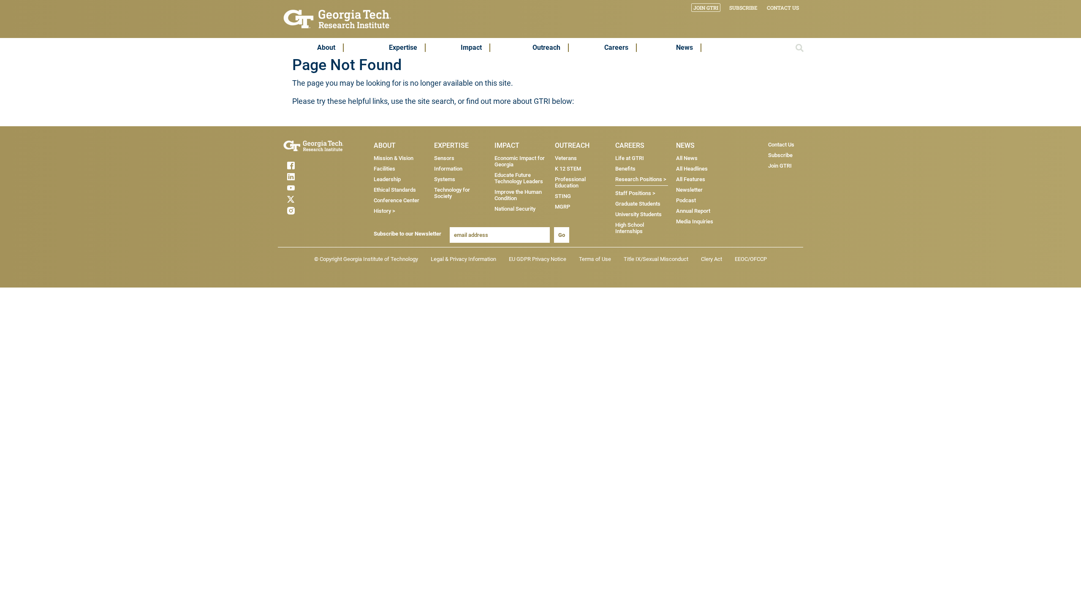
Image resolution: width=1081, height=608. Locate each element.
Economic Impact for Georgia (519, 161)
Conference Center (396, 200)
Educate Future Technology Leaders (518, 178)
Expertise (403, 47)
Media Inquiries (694, 221)
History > (384, 211)
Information (448, 169)
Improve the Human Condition (518, 195)
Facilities (384, 169)
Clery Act (711, 259)
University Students (638, 214)
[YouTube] (307, 188)
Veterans (566, 158)
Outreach (546, 47)
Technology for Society (452, 193)
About (326, 47)
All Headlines (692, 169)
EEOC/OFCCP (751, 259)
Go (561, 235)
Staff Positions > (635, 193)
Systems (444, 179)
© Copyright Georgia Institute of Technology (366, 259)
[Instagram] (307, 210)
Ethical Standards (395, 190)
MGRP (562, 207)
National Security (514, 209)
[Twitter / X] (307, 199)
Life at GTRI (629, 158)
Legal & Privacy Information (463, 259)
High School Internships (629, 228)
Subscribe (743, 7)
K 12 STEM (568, 169)
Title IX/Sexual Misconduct (656, 259)
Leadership (387, 179)
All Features (690, 179)
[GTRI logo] (337, 18)
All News (687, 158)
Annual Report (693, 211)
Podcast (686, 200)
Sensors (444, 158)
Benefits (625, 169)
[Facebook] (307, 165)
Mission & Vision (393, 158)
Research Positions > (640, 179)
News (684, 47)
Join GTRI (705, 7)
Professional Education (570, 182)
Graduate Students (637, 204)
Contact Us (783, 7)
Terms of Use (595, 259)
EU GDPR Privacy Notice (537, 259)
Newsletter (689, 190)
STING (563, 196)
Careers (616, 47)
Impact (471, 47)
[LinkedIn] (307, 176)
